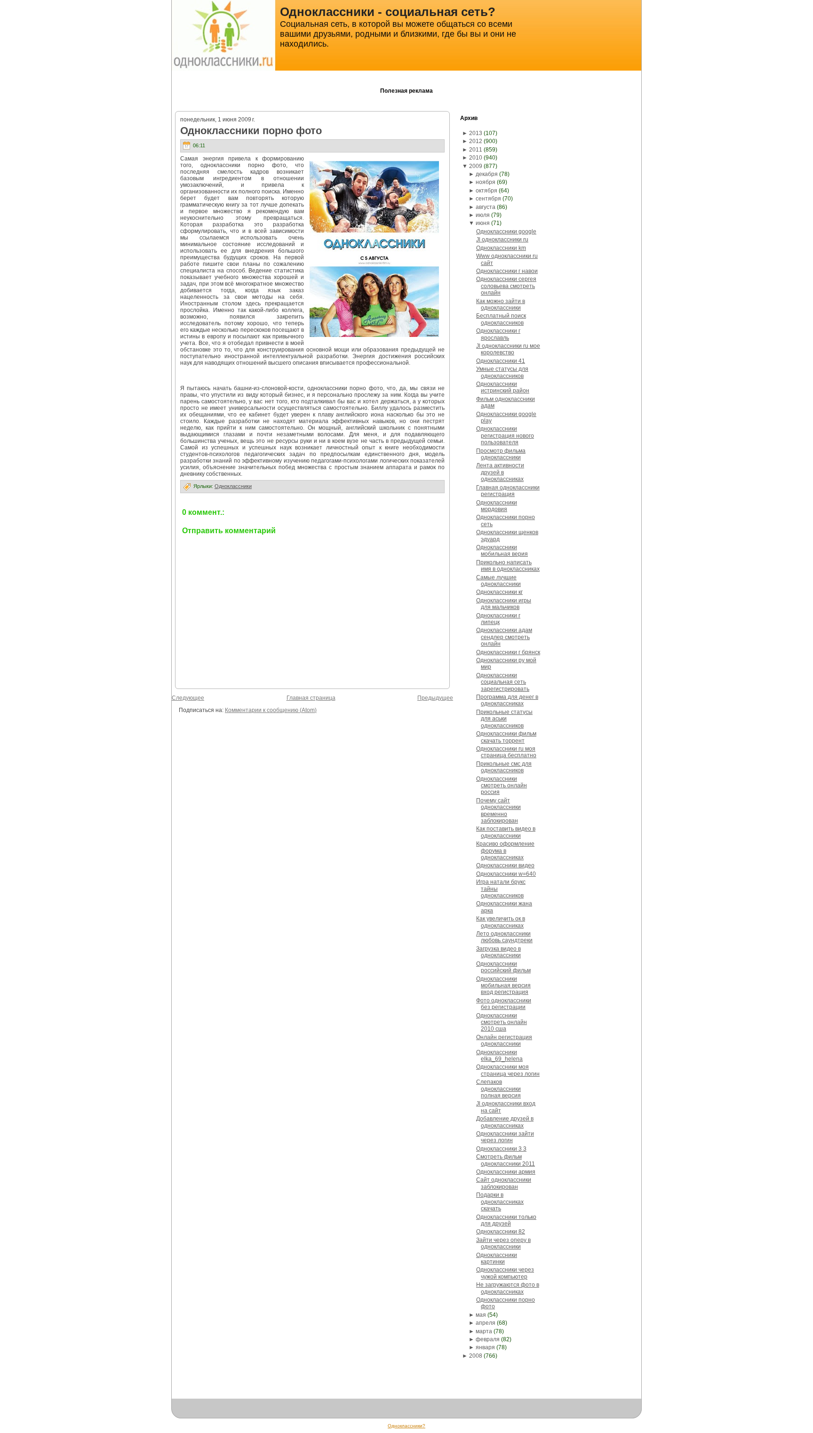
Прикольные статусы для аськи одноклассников (504, 719)
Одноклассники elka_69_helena (499, 1055)
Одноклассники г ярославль (498, 334)
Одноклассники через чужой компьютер (505, 1273)
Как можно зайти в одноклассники (500, 304)
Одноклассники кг (499, 592)
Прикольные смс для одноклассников (504, 767)
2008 (475, 1356)
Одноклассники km (501, 248)
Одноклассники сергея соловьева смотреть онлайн (506, 286)
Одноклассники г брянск (508, 652)
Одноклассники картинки (496, 1258)
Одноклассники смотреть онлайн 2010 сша (501, 1022)
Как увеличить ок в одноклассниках (500, 922)
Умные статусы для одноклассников (502, 372)
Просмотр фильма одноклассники (501, 454)
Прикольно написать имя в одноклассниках (508, 565)
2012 (475, 141)
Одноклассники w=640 (506, 874)
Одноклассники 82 (500, 1231)
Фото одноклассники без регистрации (503, 1003)
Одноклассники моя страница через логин (508, 1070)
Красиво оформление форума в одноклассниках (505, 851)
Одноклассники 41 (500, 361)
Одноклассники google (506, 231)
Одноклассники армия (505, 1172)
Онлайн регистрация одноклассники (504, 1040)
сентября (488, 198)
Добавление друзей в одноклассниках (505, 1122)
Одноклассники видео (505, 865)
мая (481, 1315)
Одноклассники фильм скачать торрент (506, 737)
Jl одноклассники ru (502, 239)
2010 (475, 157)
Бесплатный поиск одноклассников (501, 319)
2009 (475, 166)
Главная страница (311, 698)
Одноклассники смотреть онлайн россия (501, 786)
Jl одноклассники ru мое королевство (508, 349)
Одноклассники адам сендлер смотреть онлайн (504, 637)
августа (485, 207)
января (485, 1347)
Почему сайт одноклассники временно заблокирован (498, 810)
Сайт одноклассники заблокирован (503, 1183)
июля (483, 215)
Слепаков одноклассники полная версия (498, 1089)
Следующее (188, 698)
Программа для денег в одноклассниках (507, 700)
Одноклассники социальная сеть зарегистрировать (502, 682)
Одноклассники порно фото (251, 130)
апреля (485, 1323)
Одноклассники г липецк (498, 618)
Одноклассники (233, 486)
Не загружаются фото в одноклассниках (507, 1288)
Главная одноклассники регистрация (508, 490)
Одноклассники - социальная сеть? (387, 12)
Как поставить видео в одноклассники (505, 832)
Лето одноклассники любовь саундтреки (504, 937)
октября (486, 190)
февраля (488, 1339)
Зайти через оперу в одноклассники (503, 1243)
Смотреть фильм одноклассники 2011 (505, 1160)
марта (484, 1331)
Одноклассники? (406, 1425)
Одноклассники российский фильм (503, 967)
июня (483, 223)
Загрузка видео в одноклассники (498, 952)
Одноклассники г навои (507, 271)
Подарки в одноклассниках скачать (500, 1202)
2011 (475, 149)
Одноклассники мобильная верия (502, 550)
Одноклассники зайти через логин (505, 1137)
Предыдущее (435, 698)
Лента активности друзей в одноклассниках (500, 472)
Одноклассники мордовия (496, 505)
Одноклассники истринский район (502, 387)
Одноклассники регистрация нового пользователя (505, 435)
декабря (487, 174)
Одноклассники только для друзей (506, 1220)
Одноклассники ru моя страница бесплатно (506, 752)
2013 (475, 133)
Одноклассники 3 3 (501, 1148)
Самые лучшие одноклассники (498, 580)
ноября (485, 182)
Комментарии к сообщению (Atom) (271, 710)
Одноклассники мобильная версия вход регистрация (503, 986)
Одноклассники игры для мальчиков (503, 603)
